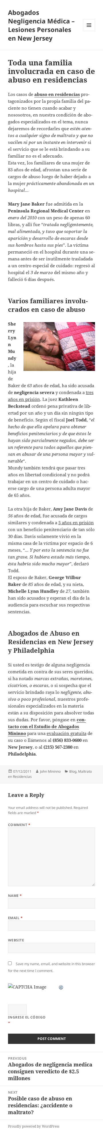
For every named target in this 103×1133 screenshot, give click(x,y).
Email (15, 917)
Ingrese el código (27, 1017)
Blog (72, 771)
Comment (19, 824)
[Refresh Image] (61, 987)
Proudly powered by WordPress (33, 1126)
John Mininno (50, 771)
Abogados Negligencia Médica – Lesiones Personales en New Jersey (41, 25)
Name (15, 895)
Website (16, 940)
